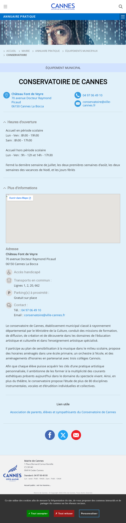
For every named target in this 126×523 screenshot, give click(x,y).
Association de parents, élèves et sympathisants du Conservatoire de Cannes (63, 412)
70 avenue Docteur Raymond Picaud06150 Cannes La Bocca (31, 100)
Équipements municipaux (81, 50)
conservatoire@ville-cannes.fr (97, 103)
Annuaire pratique (19, 16)
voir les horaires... (44, 485)
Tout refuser (65, 513)
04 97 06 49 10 (92, 95)
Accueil (11, 50)
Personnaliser (89, 513)
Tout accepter (38, 513)
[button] (76, 435)
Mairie (26, 50)
